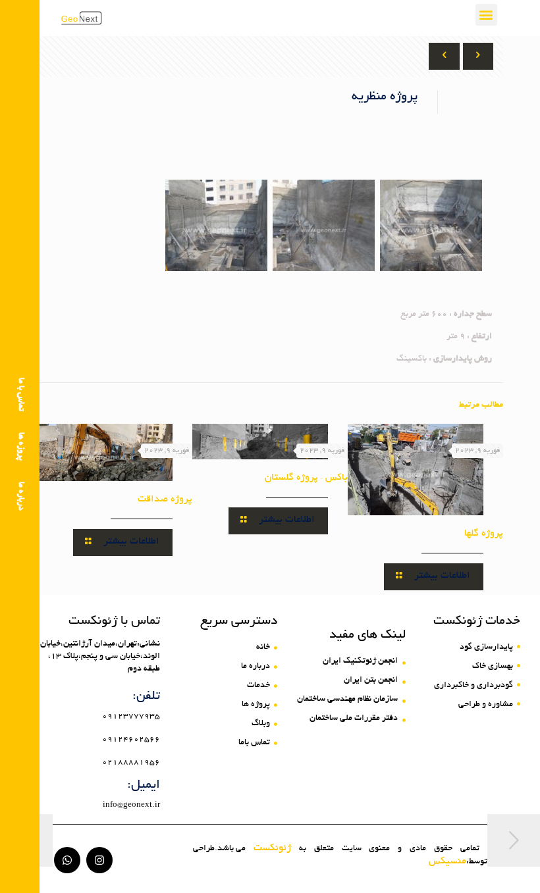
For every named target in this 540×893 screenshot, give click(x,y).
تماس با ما (20, 394)
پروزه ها (20, 446)
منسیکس (447, 861)
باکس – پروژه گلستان (306, 477)
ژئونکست (272, 848)
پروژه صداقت (165, 499)
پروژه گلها (483, 533)
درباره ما (20, 496)
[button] (486, 15)
